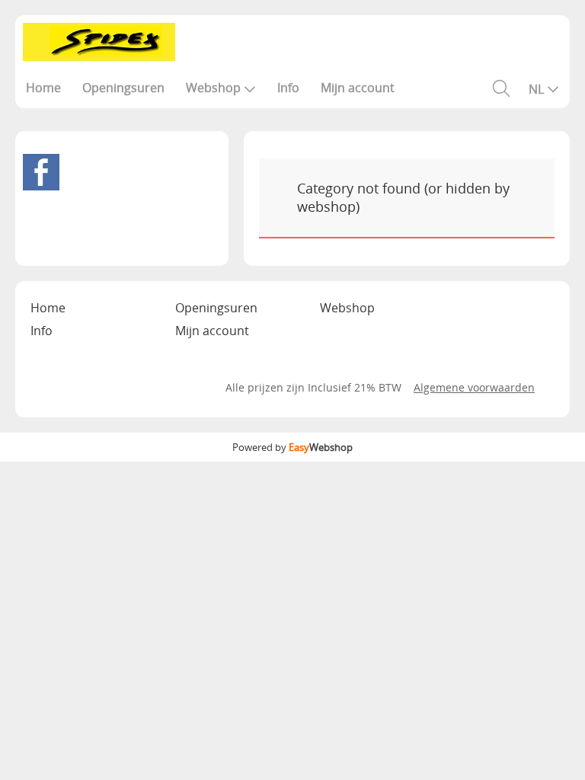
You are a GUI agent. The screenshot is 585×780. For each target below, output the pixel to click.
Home (43, 87)
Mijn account (358, 87)
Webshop (213, 87)
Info (288, 87)
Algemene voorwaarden (474, 387)
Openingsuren (123, 87)
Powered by (292, 447)
